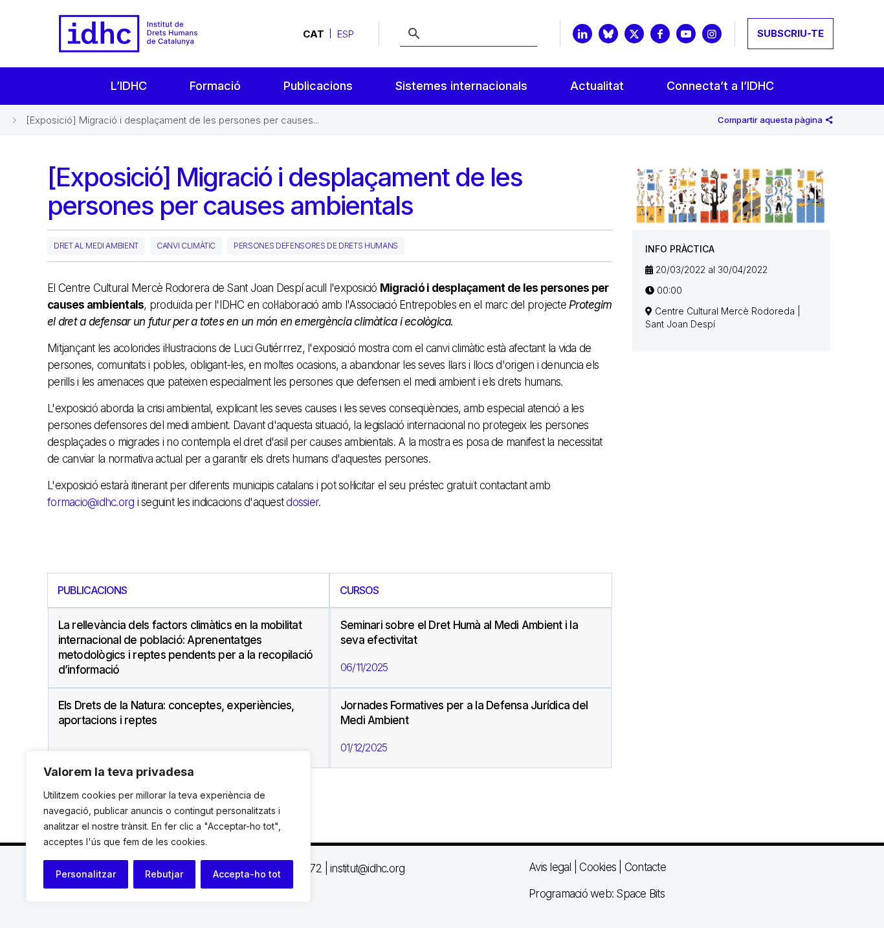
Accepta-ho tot (247, 873)
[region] (168, 826)
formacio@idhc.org (90, 502)
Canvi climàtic (186, 245)
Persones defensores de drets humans (316, 245)
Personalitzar (86, 873)
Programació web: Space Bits (597, 893)
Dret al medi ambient (96, 245)
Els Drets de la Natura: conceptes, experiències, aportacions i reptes (176, 713)
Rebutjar (164, 873)
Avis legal (550, 867)
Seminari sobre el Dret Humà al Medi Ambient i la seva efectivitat (459, 632)
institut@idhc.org (367, 868)
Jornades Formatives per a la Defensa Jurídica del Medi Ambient (464, 713)
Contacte (645, 867)
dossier (302, 502)
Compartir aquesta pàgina (771, 120)
